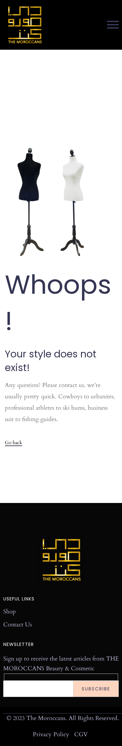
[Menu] (85, 24)
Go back (13, 443)
